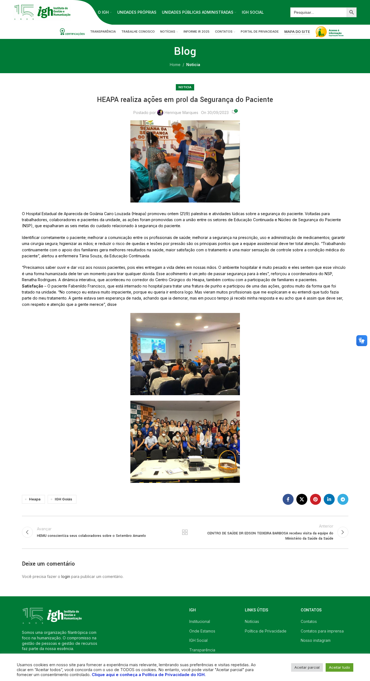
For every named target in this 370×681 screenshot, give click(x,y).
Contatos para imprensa (322, 631)
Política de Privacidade (265, 631)
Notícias (252, 621)
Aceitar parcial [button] (307, 667)
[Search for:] (318, 12)
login (65, 576)
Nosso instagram (316, 640)
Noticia (193, 64)
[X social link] (301, 499)
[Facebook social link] (288, 499)
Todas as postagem (185, 532)
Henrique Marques (181, 112)
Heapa (35, 499)
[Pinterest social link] (315, 499)
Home (175, 64)
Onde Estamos (202, 631)
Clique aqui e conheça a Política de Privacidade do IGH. (149, 674)
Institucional (199, 621)
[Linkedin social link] (329, 499)
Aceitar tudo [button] (339, 667)
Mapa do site (297, 32)
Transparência (202, 650)
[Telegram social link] (342, 499)
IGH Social (198, 640)
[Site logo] (42, 12)
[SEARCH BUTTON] (352, 12)
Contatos (309, 621)
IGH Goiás (63, 499)
